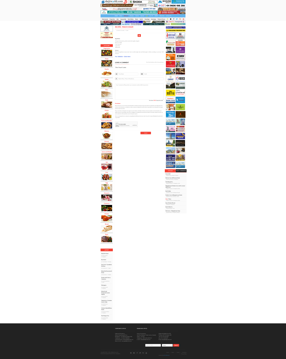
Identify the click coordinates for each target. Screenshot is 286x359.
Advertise (162, 15)
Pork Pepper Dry (105, 315)
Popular (170, 170)
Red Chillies (131, 19)
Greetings (147, 19)
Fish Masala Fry (169, 181)
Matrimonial (105, 19)
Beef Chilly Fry (169, 206)
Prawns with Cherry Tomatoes (106, 278)
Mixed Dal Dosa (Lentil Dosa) (106, 271)
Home (167, 352)
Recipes (132, 15)
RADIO (156, 15)
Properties (112, 19)
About (173, 352)
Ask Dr (141, 19)
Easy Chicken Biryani (170, 203)
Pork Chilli (168, 174)
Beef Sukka (168, 191)
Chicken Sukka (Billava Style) (106, 308)
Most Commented (181, 170)
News (121, 15)
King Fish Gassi (104, 253)
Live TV (151, 15)
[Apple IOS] (170, 19)
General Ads (123, 19)
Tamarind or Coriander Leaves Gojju (106, 301)
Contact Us (168, 15)
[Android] (167, 19)
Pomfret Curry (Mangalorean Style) (174, 195)
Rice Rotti (103, 259)
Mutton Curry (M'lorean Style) (173, 177)
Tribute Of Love (161, 19)
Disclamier (184, 352)
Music (136, 19)
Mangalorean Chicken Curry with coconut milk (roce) (175, 186)
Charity (137, 15)
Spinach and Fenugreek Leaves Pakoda (105, 293)
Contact (178, 352)
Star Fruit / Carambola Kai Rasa (106, 265)
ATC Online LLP (166, 355)
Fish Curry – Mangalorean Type (173, 210)
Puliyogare (103, 285)
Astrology (153, 19)
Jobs (117, 19)
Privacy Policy (184, 353)
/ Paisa (168, 199)
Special (142, 15)
